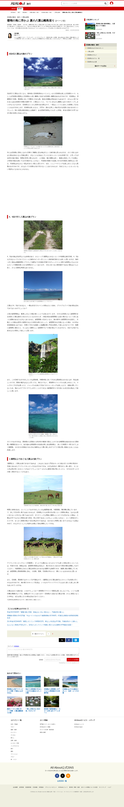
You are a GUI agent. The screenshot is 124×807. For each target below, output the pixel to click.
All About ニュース (79, 724)
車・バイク (14, 759)
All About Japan (78, 727)
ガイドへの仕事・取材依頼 (47, 729)
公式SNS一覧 (62, 781)
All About (13, 12)
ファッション (14, 754)
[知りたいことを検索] (105, 3)
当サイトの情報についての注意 (89, 787)
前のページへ (39, 634)
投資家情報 (28, 787)
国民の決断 (43, 732)
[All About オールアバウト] (18, 4)
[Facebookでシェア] (69, 640)
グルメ (12, 756)
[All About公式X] (62, 776)
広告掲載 (35, 787)
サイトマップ (102, 787)
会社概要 (15, 787)
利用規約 (41, 787)
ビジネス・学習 (15, 743)
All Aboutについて (63, 787)
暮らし (12, 737)
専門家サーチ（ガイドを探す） (48, 724)
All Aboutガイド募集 (45, 727)
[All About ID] (111, 4)
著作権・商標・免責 (74, 787)
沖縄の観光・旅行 (34, 12)
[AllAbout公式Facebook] (57, 776)
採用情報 (21, 787)
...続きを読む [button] (75, 38)
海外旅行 (14, 8)
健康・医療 (14, 729)
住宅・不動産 (14, 724)
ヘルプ (109, 787)
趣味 (12, 751)
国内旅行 (20, 8)
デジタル (13, 735)
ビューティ (14, 732)
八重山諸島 (57, 12)
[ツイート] (62, 640)
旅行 (29, 4)
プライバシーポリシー (51, 787)
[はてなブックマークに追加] (76, 640)
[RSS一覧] (68, 776)
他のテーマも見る (100, 66)
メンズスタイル (15, 746)
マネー (12, 727)
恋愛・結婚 (14, 740)
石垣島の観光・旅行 (46, 12)
